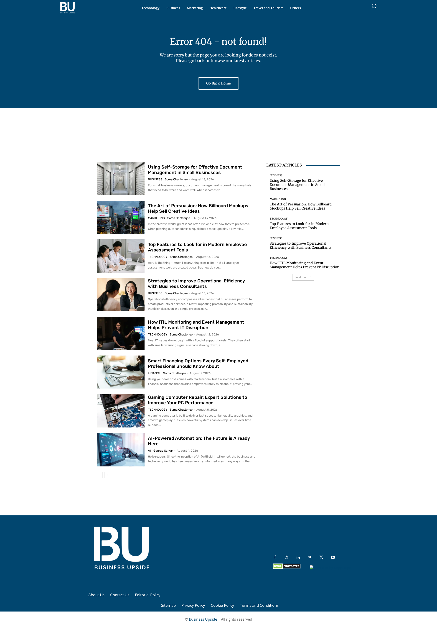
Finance (154, 373)
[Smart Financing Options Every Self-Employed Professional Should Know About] (121, 372)
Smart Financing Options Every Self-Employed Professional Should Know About (198, 363)
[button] (374, 6)
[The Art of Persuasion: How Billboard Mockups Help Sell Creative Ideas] (121, 217)
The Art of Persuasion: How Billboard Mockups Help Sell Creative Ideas (198, 208)
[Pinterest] (309, 557)
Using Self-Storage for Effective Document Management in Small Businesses (195, 169)
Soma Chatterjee (176, 179)
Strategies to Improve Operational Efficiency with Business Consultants (196, 283)
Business (155, 179)
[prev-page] (100, 475)
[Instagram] (286, 557)
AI (149, 450)
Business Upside (203, 619)
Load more (301, 277)
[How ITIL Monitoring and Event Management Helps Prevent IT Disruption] (121, 333)
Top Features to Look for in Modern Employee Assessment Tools (299, 226)
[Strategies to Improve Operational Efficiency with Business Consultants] (121, 294)
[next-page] (107, 475)
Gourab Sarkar (163, 450)
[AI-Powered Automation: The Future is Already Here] (121, 449)
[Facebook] (275, 557)
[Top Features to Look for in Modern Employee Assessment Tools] (121, 256)
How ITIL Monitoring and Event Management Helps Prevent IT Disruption (196, 324)
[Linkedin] (298, 557)
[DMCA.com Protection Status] (287, 568)
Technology (157, 256)
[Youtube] (333, 557)
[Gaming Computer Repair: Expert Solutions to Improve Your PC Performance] (121, 410)
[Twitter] (321, 557)
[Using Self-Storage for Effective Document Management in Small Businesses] (121, 178)
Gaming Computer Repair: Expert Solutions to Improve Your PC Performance (197, 399)
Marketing (156, 218)
